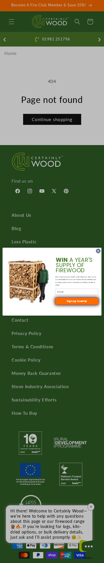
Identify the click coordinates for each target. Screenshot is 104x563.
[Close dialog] (98, 251)
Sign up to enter (76, 301)
